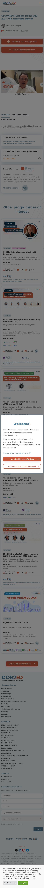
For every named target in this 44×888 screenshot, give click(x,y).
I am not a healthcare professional (22, 466)
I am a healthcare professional (22, 459)
